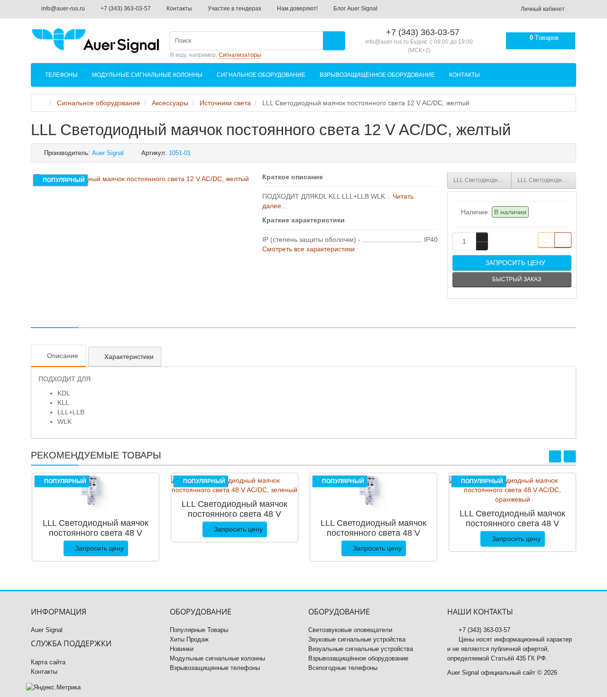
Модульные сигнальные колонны (147, 75)
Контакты (178, 8)
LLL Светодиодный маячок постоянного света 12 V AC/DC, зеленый (546, 180)
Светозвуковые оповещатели (350, 629)
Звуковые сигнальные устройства (356, 639)
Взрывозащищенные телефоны (215, 667)
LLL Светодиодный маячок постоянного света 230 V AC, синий (482, 180)
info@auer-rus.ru (62, 8)
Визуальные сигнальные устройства (360, 648)
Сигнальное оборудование (261, 75)
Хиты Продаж (189, 639)
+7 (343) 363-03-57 (125, 8)
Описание (62, 355)
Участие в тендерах (233, 8)
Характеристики (129, 356)
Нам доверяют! (297, 8)
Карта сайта (48, 662)
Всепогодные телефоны (342, 667)
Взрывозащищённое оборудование (377, 75)
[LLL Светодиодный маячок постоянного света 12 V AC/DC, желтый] (141, 178)
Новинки (181, 648)
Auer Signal (47, 629)
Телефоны (61, 75)
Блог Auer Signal (354, 8)
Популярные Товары (199, 629)
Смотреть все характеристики (308, 249)
